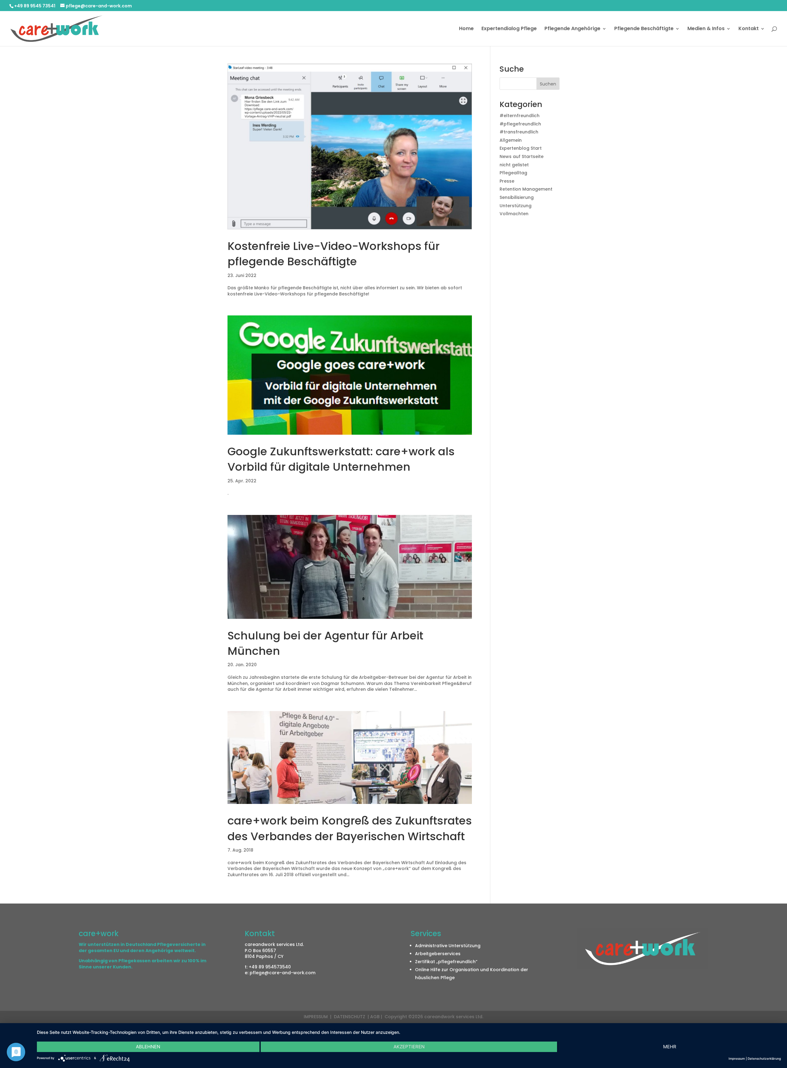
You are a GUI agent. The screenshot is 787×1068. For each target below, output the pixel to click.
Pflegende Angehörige (572, 29)
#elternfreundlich (520, 116)
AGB (375, 1017)
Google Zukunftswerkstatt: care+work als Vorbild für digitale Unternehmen (341, 459)
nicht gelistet (514, 165)
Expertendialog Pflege (509, 29)
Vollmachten (514, 214)
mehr (669, 1047)
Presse (507, 181)
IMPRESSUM (316, 1017)
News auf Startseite (522, 156)
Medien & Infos (706, 29)
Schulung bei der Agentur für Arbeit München (325, 643)
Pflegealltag (513, 173)
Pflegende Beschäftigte (644, 29)
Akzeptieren (409, 1047)
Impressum (737, 1058)
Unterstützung (516, 206)
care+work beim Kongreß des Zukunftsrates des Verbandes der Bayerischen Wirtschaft (349, 828)
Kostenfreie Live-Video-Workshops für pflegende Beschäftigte (333, 253)
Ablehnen (148, 1047)
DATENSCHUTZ (350, 1017)
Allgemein (511, 140)
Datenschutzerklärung (764, 1058)
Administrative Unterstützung (448, 946)
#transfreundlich (519, 132)
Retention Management (526, 189)
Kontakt (748, 29)
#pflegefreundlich (520, 124)
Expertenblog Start (521, 148)
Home (466, 29)
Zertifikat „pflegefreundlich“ (446, 962)
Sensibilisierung (517, 197)
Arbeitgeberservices (438, 954)
